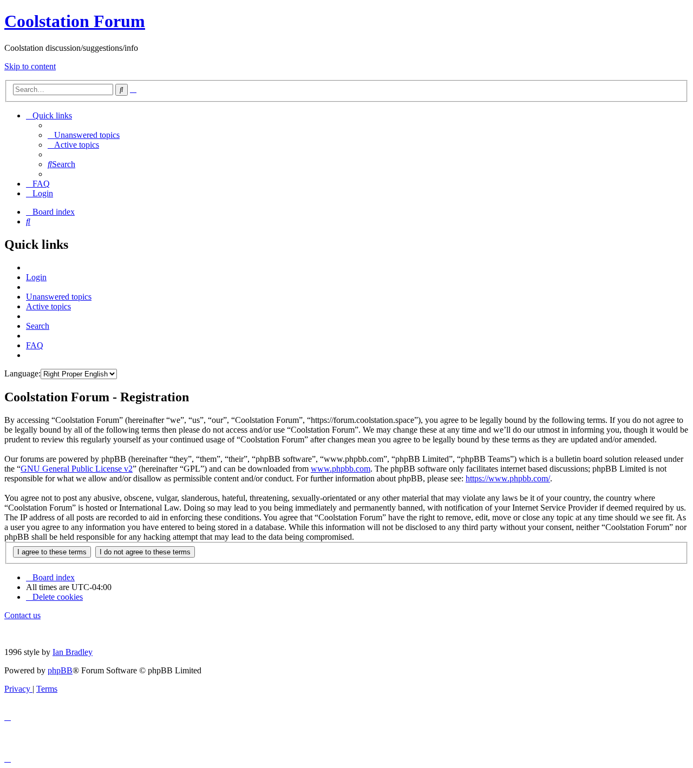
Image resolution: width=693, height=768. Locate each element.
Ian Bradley (73, 652)
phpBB (60, 670)
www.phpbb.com (340, 468)
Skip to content (30, 66)
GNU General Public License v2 (77, 468)
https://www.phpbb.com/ (508, 478)
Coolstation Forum (74, 21)
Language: (22, 373)
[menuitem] (84, 135)
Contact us (22, 615)
